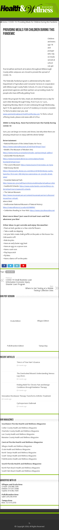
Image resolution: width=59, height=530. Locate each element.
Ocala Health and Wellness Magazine (16, 449)
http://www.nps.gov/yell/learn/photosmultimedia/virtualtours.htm (29, 183)
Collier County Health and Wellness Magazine (19, 428)
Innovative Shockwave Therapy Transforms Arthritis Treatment (26, 396)
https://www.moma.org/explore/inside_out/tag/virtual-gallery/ (28, 153)
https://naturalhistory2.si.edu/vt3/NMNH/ (19, 207)
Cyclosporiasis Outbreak (26, 403)
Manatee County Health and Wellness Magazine (20, 437)
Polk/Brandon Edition (15, 346)
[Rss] (29, 523)
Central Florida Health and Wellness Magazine (22, 442)
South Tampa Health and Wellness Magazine (19, 456)
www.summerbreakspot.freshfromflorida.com (21, 114)
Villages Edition (43, 321)
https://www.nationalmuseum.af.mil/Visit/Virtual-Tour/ (24, 147)
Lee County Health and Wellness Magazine (18, 434)
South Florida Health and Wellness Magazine (21, 464)
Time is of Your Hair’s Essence (28, 362)
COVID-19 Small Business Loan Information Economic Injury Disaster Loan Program (19, 281)
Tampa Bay (43, 346)
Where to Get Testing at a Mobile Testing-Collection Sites (39, 288)
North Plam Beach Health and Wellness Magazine (21, 468)
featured (10, 272)
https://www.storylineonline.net (42, 210)
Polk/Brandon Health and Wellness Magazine (19, 459)
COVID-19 (12, 22)
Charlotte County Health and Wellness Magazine (20, 431)
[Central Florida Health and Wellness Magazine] (29, 8)
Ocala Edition (15, 321)
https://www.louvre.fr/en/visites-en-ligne (37, 165)
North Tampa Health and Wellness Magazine (19, 453)
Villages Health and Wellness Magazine (17, 446)
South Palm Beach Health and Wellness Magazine (21, 471)
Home (4, 22)
